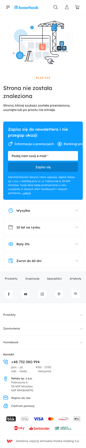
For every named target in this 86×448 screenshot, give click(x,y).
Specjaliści (54, 278)
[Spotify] (76, 294)
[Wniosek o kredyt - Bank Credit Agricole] (63, 428)
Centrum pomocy (23, 406)
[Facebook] (9, 294)
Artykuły (75, 278)
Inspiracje (32, 278)
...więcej (26, 193)
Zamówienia (11, 328)
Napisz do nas (21, 398)
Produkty (11, 278)
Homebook (10, 342)
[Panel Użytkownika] (67, 7)
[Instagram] (42, 294)
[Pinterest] (59, 294)
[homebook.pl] (26, 7)
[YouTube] (26, 294)
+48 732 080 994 (25, 362)
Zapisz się (43, 167)
